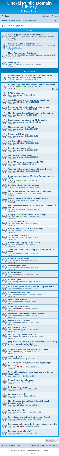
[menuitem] (7, 16)
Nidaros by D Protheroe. (19, 134)
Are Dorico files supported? (20, 141)
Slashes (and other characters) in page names (28, 107)
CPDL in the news (16, 93)
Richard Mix (21, 86)
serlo (19, 359)
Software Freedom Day (18, 387)
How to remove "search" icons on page (25, 228)
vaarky (19, 389)
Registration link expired (19, 148)
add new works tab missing (20, 155)
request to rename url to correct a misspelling (28, 100)
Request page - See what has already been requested (31, 85)
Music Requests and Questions (22, 53)
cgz (18, 382)
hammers (20, 323)
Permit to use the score (18, 259)
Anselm (19, 396)
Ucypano (20, 200)
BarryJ (19, 109)
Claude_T (20, 253)
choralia (20, 79)
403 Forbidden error (17, 221)
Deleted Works (14, 273)
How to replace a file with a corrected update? (28, 198)
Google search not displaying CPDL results (27, 120)
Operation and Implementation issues (25, 44)
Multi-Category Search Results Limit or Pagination (30, 113)
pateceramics (22, 346)
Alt (18, 376)
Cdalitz (19, 244)
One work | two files (17, 266)
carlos (19, 95)
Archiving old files (16, 357)
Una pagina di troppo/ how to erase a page (27, 214)
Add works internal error (19, 293)
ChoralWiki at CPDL (15, 47)
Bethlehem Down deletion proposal (23, 185)
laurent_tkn (21, 330)
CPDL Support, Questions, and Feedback (26, 34)
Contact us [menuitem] (37, 445)
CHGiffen (20, 102)
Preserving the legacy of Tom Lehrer (24, 242)
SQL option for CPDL (17, 328)
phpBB (22, 450)
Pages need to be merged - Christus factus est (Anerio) (32, 424)
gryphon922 (21, 281)
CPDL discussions (12, 26)
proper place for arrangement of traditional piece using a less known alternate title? (32, 343)
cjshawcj (20, 302)
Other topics (13, 62)
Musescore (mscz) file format (21, 127)
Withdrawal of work (16, 394)
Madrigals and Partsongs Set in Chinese (26, 314)
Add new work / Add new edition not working (28, 350)
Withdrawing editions (17, 410)
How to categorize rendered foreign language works (31, 287)
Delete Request (14, 280)
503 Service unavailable (18, 235)
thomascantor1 (22, 122)
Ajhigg (19, 164)
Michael (19, 260)
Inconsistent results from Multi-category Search (29, 417)
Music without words (17, 300)
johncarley (20, 223)
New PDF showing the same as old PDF (25, 162)
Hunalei (19, 289)
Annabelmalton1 (22, 295)
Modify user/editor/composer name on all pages (29, 191)
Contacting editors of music (20, 380)
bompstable (21, 187)
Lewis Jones (21, 412)
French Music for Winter (19, 321)
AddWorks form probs (18, 307)
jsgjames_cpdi (22, 193)
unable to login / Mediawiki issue (23, 335)
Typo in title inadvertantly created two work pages (30, 169)
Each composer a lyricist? (19, 431)
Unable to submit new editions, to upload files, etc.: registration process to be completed (31, 76)
